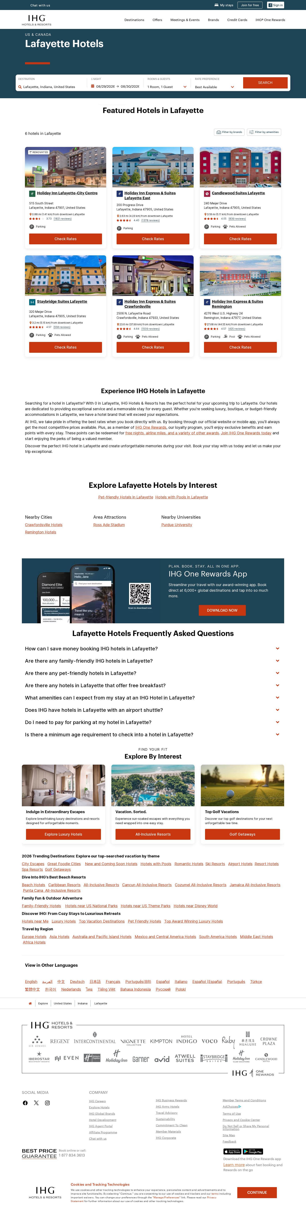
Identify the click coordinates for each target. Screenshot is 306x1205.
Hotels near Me (35, 921)
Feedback (229, 1141)
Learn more (234, 1164)
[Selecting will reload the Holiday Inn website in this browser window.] (116, 1058)
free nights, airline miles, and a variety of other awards (172, 433)
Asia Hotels (59, 936)
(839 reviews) (237, 218)
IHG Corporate (166, 1137)
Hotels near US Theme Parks (145, 906)
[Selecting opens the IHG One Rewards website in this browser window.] (253, 1073)
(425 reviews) (236, 328)
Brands (213, 19)
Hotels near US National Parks (91, 906)
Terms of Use (232, 1113)
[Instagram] (47, 1103)
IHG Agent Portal (101, 1126)
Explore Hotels (99, 1107)
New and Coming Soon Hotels (111, 864)
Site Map (229, 1135)
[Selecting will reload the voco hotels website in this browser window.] (209, 1040)
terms (215, 1193)
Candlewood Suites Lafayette (238, 193)
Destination (26, 79)
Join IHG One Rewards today (246, 433)
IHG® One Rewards (270, 19)
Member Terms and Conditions (244, 1100)
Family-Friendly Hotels (41, 906)
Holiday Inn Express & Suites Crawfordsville (150, 304)
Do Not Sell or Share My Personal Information (246, 1127)
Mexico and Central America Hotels (165, 936)
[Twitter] (36, 1103)
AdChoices (230, 1106)
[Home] (30, 1003)
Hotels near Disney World (196, 906)
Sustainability (165, 1119)
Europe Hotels (34, 936)
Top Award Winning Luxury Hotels (193, 921)
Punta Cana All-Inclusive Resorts (52, 890)
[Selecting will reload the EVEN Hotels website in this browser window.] (66, 1058)
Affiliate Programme (103, 1132)
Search (265, 82)
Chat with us (40, 5)
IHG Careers (97, 1101)
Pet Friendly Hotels (144, 921)
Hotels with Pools (156, 864)
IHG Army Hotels (167, 1106)
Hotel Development (102, 1120)
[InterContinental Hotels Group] (37, 19)
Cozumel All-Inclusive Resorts (200, 885)
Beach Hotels (33, 885)
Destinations (134, 19)
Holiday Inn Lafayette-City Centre (67, 193)
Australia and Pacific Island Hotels (102, 936)
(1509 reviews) (150, 328)
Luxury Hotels (64, 921)
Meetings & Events (185, 19)
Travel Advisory (167, 1113)
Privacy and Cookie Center (241, 1120)
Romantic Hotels (188, 864)
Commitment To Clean (172, 1125)
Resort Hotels (267, 864)
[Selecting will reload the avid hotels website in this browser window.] (161, 1058)
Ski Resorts (215, 864)
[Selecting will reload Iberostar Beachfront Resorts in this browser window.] (39, 1058)
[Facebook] (26, 1103)
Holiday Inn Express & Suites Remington (237, 304)
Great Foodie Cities (64, 864)
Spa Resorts (32, 869)
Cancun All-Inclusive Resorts (147, 885)
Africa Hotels (34, 942)
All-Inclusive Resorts (101, 885)
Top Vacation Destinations (102, 921)
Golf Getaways (58, 869)
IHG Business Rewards (171, 1100)
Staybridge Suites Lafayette (62, 301)
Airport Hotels (240, 864)
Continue (257, 1192)
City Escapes (33, 864)
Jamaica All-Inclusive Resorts (255, 885)
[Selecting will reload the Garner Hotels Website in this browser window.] (141, 1058)
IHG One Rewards (150, 427)
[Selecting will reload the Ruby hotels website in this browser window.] (228, 1040)
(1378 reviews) (150, 220)
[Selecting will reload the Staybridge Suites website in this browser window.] (214, 1058)
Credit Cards (237, 19)
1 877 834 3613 (72, 1154)
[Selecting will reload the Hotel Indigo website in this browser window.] (187, 1040)
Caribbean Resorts (64, 885)
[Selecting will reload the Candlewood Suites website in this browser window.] (266, 1058)
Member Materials (168, 1131)
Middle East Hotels (256, 936)
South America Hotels (218, 936)
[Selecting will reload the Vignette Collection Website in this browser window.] (133, 1040)
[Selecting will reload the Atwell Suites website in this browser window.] (185, 1058)
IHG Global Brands (102, 1113)
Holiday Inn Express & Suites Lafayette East (150, 195)
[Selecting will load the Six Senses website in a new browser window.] (37, 1040)
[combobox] (53, 86)
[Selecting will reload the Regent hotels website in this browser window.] (60, 1040)
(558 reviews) (61, 327)
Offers (157, 19)
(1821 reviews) (63, 218)
